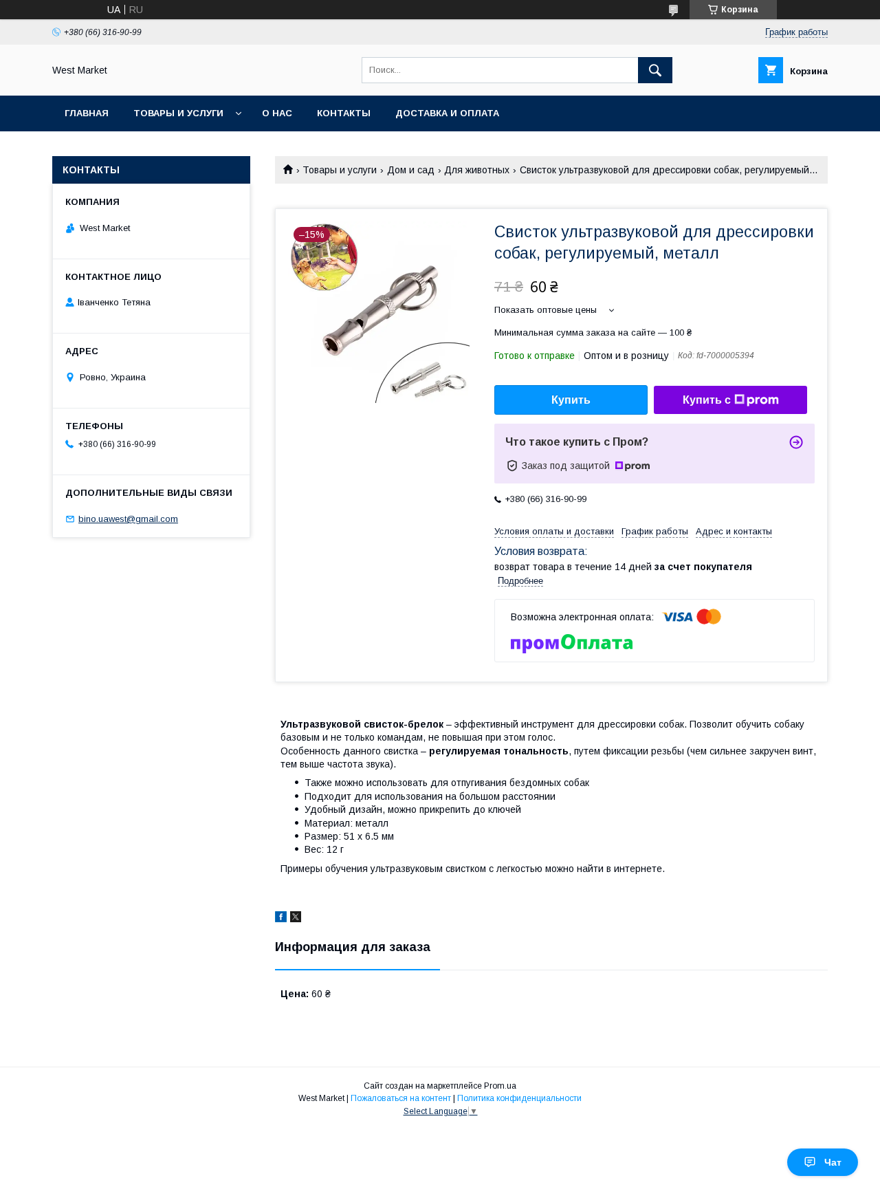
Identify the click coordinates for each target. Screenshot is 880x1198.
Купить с (707, 400)
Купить (571, 400)
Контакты (344, 113)
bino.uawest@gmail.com (128, 519)
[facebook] (281, 918)
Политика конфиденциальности (519, 1098)
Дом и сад (410, 169)
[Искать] (655, 70)
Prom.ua (500, 1086)
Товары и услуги (178, 113)
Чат (833, 1162)
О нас (277, 113)
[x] (295, 918)
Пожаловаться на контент (401, 1098)
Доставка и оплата (447, 113)
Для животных (476, 169)
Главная (87, 113)
